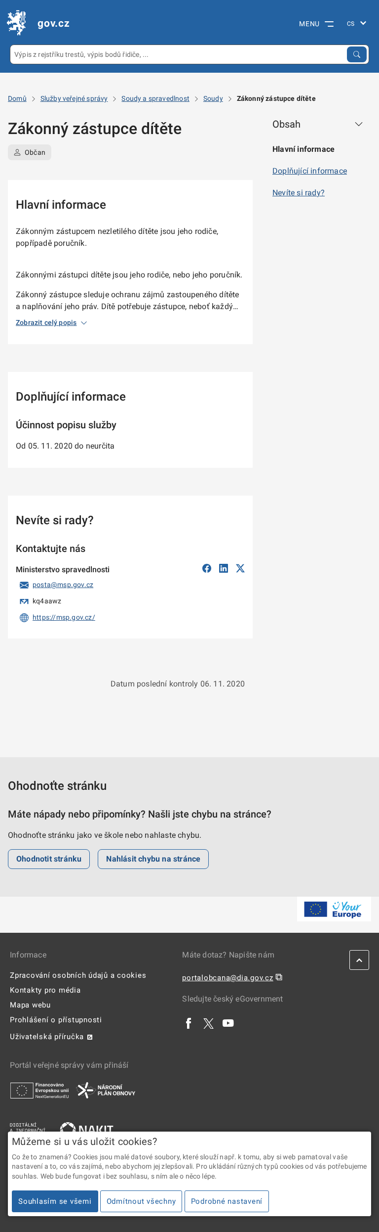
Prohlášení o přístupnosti (56, 1019)
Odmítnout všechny (141, 1201)
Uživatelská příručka (47, 1036)
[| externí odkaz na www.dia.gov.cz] (27, 1129)
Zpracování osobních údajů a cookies (78, 975)
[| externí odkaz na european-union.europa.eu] (39, 1090)
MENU (309, 24)
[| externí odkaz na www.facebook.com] (189, 1022)
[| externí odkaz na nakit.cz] (87, 1129)
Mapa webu (30, 1005)
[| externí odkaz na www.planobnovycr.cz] (105, 1090)
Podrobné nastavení (227, 1201)
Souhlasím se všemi (55, 1201)
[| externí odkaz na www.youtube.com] (228, 1022)
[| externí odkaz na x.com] (208, 1022)
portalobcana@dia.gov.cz (227, 977)
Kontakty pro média (45, 990)
